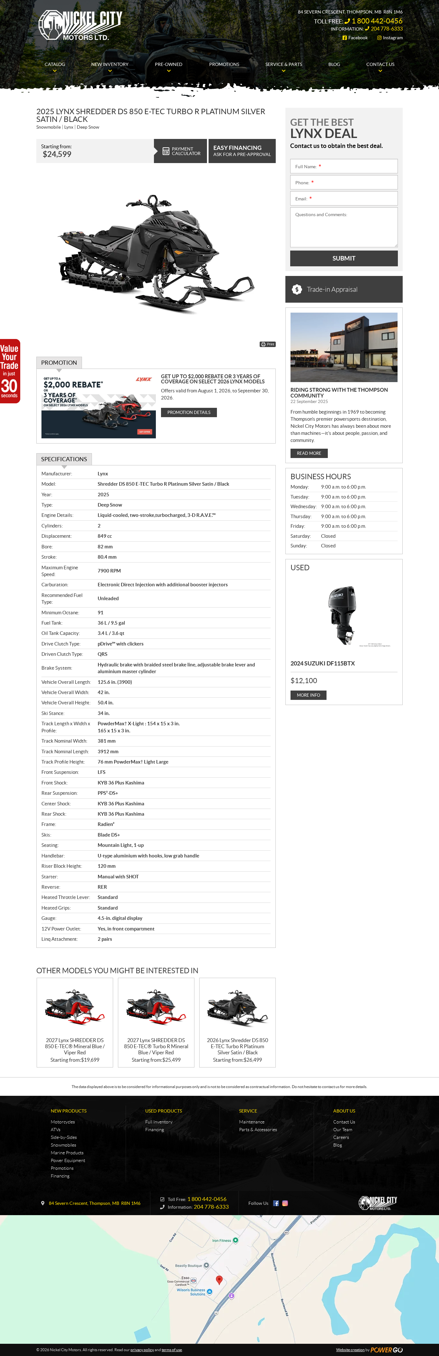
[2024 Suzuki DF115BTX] (344, 615)
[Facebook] (276, 1203)
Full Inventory (159, 1121)
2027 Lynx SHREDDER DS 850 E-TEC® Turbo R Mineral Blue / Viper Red (156, 1046)
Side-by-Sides (64, 1137)
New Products (68, 1110)
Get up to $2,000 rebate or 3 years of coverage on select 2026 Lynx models (213, 378)
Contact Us (344, 1121)
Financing (60, 1175)
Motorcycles (63, 1121)
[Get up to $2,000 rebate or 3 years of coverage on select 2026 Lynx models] (98, 406)
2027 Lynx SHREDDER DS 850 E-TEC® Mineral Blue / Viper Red (75, 1046)
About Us (344, 1110)
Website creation (350, 1350)
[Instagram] (285, 1203)
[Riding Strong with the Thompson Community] (344, 347)
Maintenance (251, 1121)
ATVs (55, 1129)
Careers (341, 1137)
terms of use (172, 1350)
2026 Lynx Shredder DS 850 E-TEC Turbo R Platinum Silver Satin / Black (237, 1046)
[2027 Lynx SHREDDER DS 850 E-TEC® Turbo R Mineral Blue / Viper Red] (156, 1008)
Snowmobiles (63, 1145)
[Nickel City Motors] (80, 25)
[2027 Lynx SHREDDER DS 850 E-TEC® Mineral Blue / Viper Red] (75, 1008)
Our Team (342, 1129)
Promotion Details (189, 412)
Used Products (163, 1110)
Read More (309, 453)
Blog (337, 1145)
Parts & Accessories (258, 1129)
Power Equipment (68, 1160)
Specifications (64, 459)
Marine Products (67, 1152)
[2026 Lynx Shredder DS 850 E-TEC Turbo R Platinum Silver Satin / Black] (237, 1008)
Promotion (59, 362)
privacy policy (142, 1350)
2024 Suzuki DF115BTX (323, 663)
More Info (308, 695)
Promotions (62, 1168)
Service (248, 1110)
